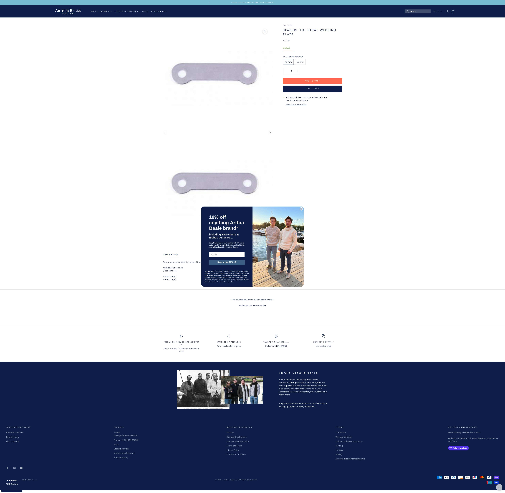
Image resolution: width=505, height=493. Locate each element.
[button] (11, 483)
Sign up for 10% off (226, 262)
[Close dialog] (301, 209)
